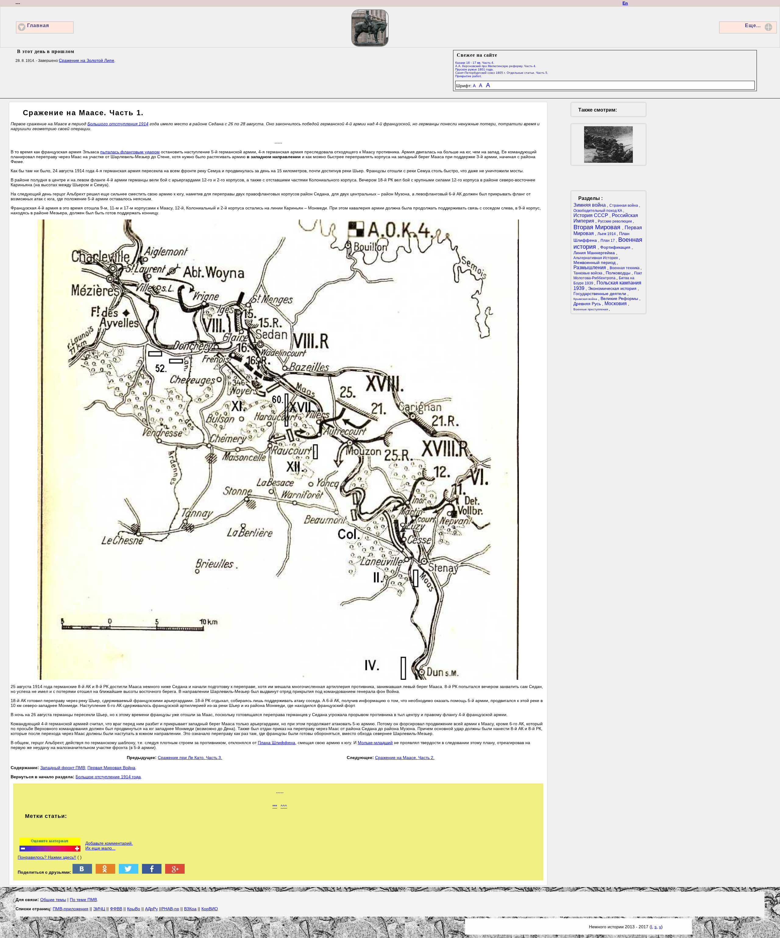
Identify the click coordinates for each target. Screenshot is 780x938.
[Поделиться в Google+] (175, 872)
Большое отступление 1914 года (108, 776)
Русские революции (615, 221)
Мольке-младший (375, 742)
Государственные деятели (600, 293)
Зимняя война (590, 205)
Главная (38, 25)
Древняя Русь (587, 303)
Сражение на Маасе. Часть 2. (404, 757)
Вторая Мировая (597, 227)
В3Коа (190, 908)
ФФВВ (116, 908)
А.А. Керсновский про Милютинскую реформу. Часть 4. (495, 66)
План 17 (608, 240)
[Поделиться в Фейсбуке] (151, 872)
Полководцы (619, 272)
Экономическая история (613, 288)
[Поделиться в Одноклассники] (105, 872)
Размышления (590, 267)
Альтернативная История (596, 258)
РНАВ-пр (170, 908)
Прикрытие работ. (468, 76)
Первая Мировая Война (111, 767)
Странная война (624, 205)
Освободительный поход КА (598, 211)
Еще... (753, 25)
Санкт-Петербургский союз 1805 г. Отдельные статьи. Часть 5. (501, 72)
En (625, 3)
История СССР (591, 215)
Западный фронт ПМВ (62, 767)
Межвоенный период (595, 262)
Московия (616, 303)
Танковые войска (588, 273)
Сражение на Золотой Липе (86, 60)
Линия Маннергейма (594, 252)
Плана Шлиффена (276, 742)
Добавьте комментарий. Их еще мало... (109, 846)
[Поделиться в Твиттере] (128, 872)
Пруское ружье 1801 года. (474, 69)
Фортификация (616, 247)
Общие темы (53, 899)
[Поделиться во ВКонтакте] (82, 872)
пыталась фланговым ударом (130, 151)
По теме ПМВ (83, 899)
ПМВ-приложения (70, 908)
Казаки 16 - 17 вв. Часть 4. (474, 62)
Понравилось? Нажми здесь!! (47, 857)
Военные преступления (591, 309)
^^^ (284, 806)
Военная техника (625, 268)
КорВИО (209, 908)
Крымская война (585, 299)
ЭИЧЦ (99, 908)
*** (274, 806)
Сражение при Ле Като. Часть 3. (190, 757)
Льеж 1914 (607, 234)
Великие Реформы (620, 298)
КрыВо (133, 908)
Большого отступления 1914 (117, 123)
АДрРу (151, 908)
